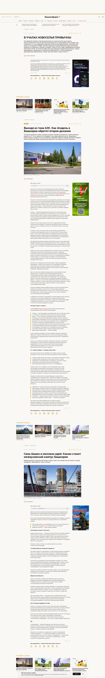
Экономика (31, 20)
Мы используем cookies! (28, 673)
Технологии (49, 20)
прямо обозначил (43, 308)
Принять (77, 674)
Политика (25, 20)
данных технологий (39, 675)
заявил (46, 527)
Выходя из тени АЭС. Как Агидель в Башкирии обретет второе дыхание (29, 25)
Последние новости (82, 20)
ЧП (45, 20)
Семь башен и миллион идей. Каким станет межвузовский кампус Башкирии (50, 25)
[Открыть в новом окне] (31, 78)
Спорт (42, 20)
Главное (20, 20)
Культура (55, 20)
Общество (37, 20)
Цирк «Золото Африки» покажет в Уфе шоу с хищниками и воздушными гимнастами (71, 25)
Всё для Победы (62, 20)
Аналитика (69, 20)
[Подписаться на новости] (57, 78)
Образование (33, 445)
